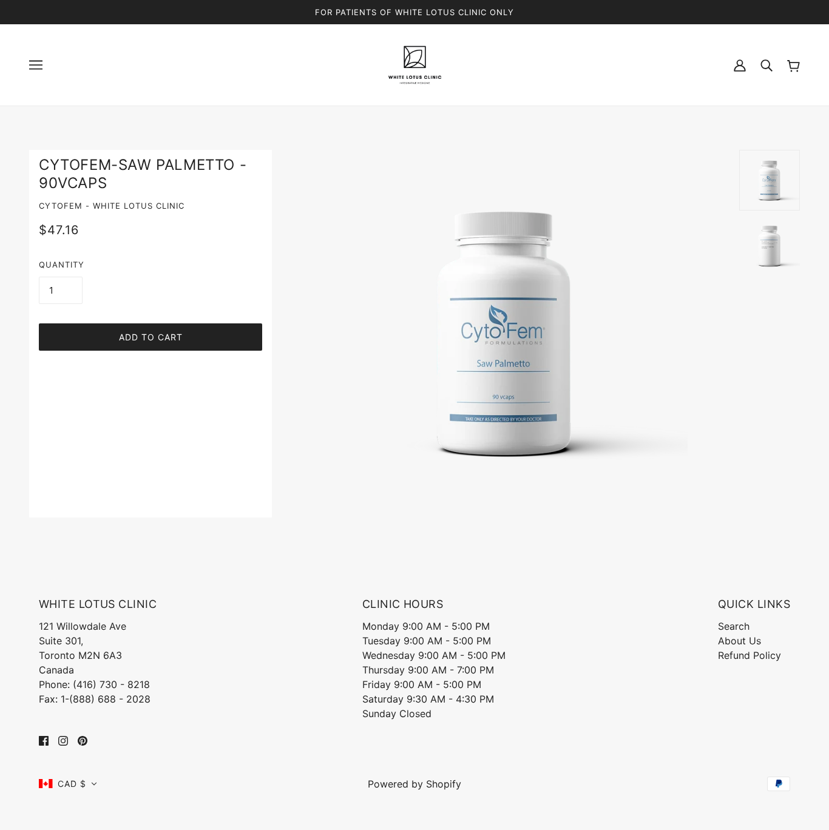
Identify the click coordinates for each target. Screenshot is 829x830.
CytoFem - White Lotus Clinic (111, 206)
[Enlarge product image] (505, 332)
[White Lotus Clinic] (415, 64)
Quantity (61, 264)
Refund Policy (749, 655)
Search (733, 626)
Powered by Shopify (414, 784)
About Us (739, 641)
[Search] (766, 65)
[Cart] (793, 64)
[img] (43, 740)
